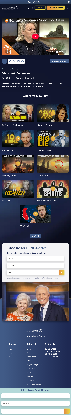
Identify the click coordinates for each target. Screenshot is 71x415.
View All (35, 235)
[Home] (10, 8)
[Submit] (61, 272)
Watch (11, 349)
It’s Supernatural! (37, 86)
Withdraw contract (34, 384)
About (29, 349)
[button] (69, 2)
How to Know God (34, 336)
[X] (14, 61)
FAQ (28, 361)
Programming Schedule (36, 364)
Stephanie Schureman (24, 78)
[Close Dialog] (69, 389)
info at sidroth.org (51, 356)
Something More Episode (12, 69)
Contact (30, 376)
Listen (11, 353)
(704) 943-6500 (51, 354)
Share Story (31, 372)
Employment (31, 380)
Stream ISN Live (56, 7)
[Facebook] (10, 61)
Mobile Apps (31, 357)
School (11, 364)
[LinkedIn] (18, 61)
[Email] (22, 61)
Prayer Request (59, 61)
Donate (40, 7)
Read (10, 357)
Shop (11, 361)
